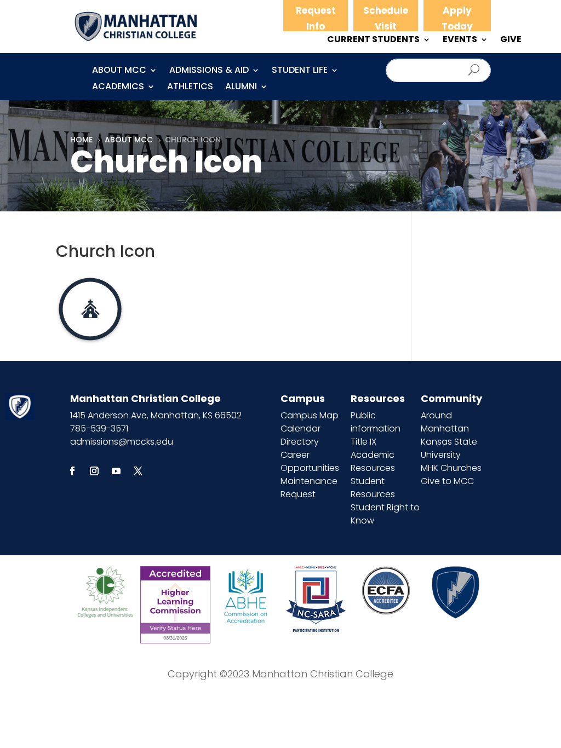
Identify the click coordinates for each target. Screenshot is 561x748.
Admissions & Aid (209, 71)
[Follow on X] (138, 471)
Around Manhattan (445, 422)
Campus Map (309, 415)
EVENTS (460, 40)
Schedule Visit (385, 18)
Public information (375, 422)
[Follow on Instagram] (94, 471)
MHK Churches (451, 468)
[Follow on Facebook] (72, 471)
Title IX (363, 441)
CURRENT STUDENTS (373, 40)
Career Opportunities (309, 461)
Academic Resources (373, 461)
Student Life (300, 71)
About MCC (119, 71)
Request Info (316, 18)
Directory (299, 441)
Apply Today (457, 18)
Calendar (300, 428)
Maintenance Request (308, 487)
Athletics (190, 88)
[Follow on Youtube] (116, 471)
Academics (118, 88)
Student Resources (373, 487)
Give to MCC (447, 481)
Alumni (241, 88)
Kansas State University (449, 448)
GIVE (511, 40)
